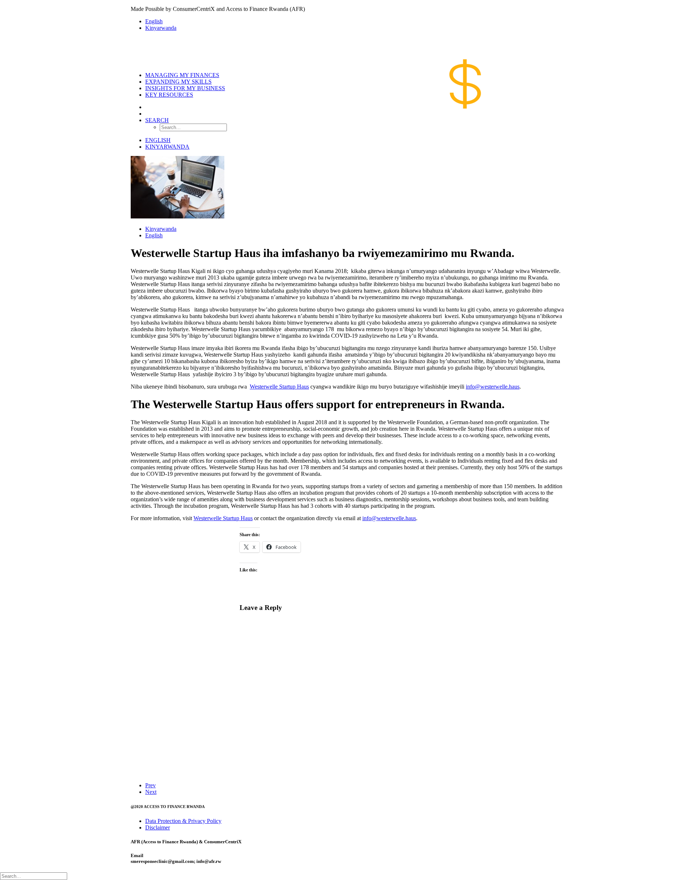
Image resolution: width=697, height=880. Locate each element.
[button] (157, 120)
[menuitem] (355, 21)
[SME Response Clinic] (348, 51)
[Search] (33, 876)
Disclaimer (157, 827)
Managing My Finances (182, 75)
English (154, 21)
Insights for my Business (185, 88)
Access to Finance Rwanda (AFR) (265, 9)
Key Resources (169, 95)
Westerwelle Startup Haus (279, 386)
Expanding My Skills (178, 82)
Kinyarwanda (160, 28)
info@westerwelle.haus (492, 386)
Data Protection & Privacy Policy (183, 821)
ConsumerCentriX (194, 9)
